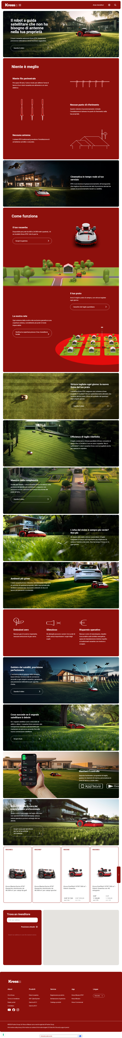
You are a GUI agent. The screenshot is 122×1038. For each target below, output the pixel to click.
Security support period (62, 1027)
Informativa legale (42, 1027)
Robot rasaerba (33, 995)
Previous (3, 874)
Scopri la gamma (21, 241)
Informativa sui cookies (29, 1027)
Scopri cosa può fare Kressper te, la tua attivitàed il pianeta (23, 831)
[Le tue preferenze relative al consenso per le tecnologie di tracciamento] (3, 1034)
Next (119, 874)
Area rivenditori (98, 5)
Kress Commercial (77, 1002)
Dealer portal (11, 1002)
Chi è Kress (11, 995)
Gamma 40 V (33, 1006)
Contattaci (11, 1006)
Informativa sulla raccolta (46, 1036)
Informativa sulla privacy (15, 1027)
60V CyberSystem (34, 999)
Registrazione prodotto (57, 995)
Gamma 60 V (33, 1002)
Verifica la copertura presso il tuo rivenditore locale (32, 333)
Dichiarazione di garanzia (57, 999)
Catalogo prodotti (55, 1002)
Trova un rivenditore (14, 999)
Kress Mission (76, 999)
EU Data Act (51, 1027)
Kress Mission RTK (78, 995)
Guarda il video (19, 48)
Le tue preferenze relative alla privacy (65, 1036)
